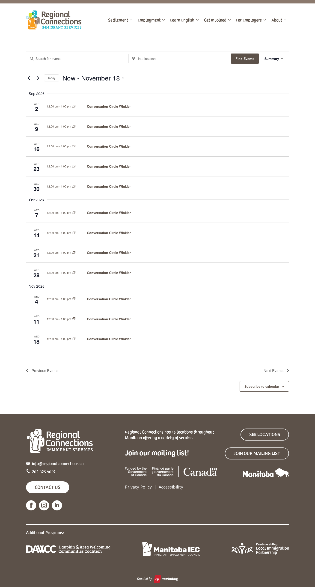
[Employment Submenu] (163, 19)
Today (51, 78)
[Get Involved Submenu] (229, 19)
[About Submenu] (285, 19)
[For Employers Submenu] (265, 19)
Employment (149, 20)
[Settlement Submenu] (131, 19)
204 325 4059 (44, 471)
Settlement (118, 20)
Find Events (244, 58)
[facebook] (31, 505)
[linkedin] (57, 505)
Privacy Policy (138, 487)
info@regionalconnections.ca (58, 463)
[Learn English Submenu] (197, 19)
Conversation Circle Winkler (109, 106)
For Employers (249, 20)
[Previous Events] (29, 78)
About (276, 20)
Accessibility (171, 487)
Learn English (182, 20)
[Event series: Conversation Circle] (73, 106)
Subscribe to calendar (261, 386)
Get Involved (215, 20)
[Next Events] (38, 78)
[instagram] (44, 505)
